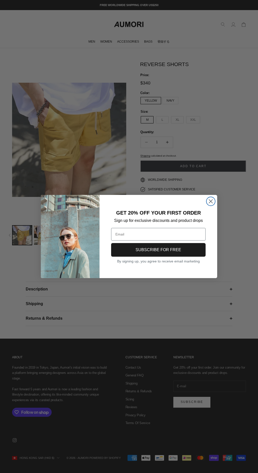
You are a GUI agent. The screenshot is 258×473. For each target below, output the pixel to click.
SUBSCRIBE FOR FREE (158, 250)
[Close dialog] (210, 201)
